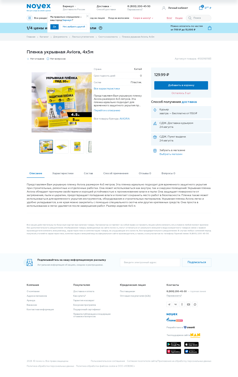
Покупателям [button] (81, 285)
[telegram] (169, 304)
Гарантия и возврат (84, 301)
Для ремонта (60, 37)
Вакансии (32, 305)
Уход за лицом (96, 18)
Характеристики (63, 173)
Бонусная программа (84, 305)
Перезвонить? (135, 10)
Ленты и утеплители (83, 37)
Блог (169, 18)
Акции (179, 18)
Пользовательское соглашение (108, 361)
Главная (31, 37)
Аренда (31, 301)
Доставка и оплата (83, 291)
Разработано (175, 328)
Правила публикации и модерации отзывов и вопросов (92, 315)
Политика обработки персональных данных (50, 366)
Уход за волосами (118, 18)
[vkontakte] (175, 304)
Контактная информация (40, 310)
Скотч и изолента (108, 37)
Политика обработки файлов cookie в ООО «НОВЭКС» (105, 366)
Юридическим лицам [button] (133, 285)
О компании (33, 291)
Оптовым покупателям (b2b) (135, 296)
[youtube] (188, 304)
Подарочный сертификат (87, 310)
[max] (195, 304)
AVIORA (124, 119)
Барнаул (68, 6)
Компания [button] (33, 285)
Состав (88, 173)
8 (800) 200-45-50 (138, 6)
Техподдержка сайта (178, 335)
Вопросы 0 (168, 173)
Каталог (44, 37)
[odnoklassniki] (182, 304)
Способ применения (115, 173)
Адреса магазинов (37, 296)
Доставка (103, 6)
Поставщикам (127, 291)
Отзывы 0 (145, 173)
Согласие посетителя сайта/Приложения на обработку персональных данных (169, 361)
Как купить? (79, 296)
